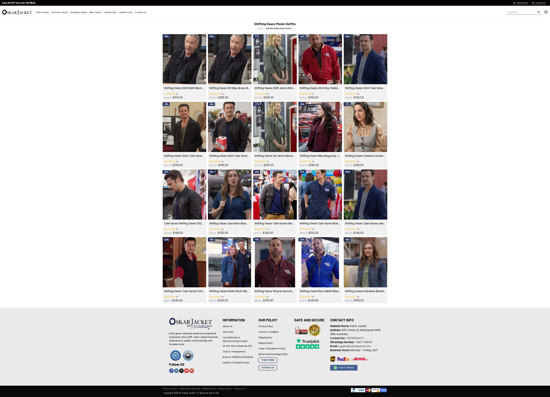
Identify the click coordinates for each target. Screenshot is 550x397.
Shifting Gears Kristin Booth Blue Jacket (229, 291)
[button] (546, 12)
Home (260, 28)
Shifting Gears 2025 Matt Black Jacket (184, 88)
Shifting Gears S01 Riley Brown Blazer (229, 88)
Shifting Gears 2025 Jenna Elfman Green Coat (275, 88)
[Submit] (538, 12)
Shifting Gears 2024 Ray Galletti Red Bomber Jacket (320, 88)
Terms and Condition (189, 389)
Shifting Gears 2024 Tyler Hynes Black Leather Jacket (229, 155)
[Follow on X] (181, 370)
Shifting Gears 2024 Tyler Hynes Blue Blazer (365, 88)
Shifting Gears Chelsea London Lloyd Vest (365, 155)
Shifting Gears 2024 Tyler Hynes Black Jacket (184, 155)
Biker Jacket (95, 12)
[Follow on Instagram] (176, 370)
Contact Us (140, 12)
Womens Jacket (60, 12)
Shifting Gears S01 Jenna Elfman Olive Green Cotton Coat (275, 155)
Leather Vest (110, 12)
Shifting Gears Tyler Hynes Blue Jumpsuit (320, 223)
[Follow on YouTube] (191, 370)
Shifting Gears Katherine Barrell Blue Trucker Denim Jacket (365, 291)
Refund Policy (225, 389)
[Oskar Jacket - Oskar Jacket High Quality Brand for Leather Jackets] (17, 12)
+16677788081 (363, 342)
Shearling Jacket (78, 12)
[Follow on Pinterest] (186, 370)
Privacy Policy (170, 389)
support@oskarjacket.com (354, 346)
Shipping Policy (209, 389)
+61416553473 (354, 338)
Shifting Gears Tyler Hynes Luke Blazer (365, 223)
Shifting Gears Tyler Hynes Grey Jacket (275, 223)
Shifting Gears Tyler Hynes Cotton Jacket (184, 291)
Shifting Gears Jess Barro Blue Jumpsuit (229, 223)
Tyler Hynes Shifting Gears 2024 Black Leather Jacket (184, 223)
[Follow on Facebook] (171, 370)
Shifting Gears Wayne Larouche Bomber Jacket (275, 291)
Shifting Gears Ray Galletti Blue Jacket (320, 291)
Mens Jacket (42, 12)
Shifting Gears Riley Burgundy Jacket (320, 155)
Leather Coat (125, 12)
